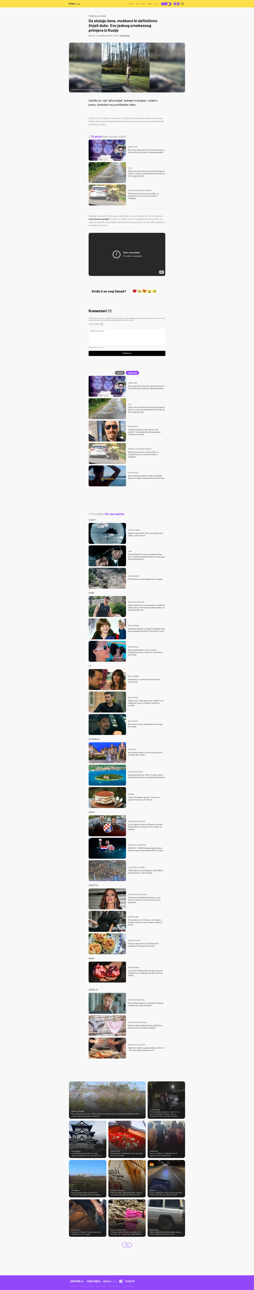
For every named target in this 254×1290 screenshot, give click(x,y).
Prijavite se (127, 353)
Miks (137, 4)
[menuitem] (183, 4)
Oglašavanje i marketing (86, 1286)
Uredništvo (73, 1286)
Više (127, 1245)
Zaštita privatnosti (113, 1286)
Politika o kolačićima (128, 1286)
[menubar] (183, 4)
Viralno (131, 4)
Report (149, 4)
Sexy (156, 4)
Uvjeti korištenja (101, 1286)
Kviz (143, 4)
